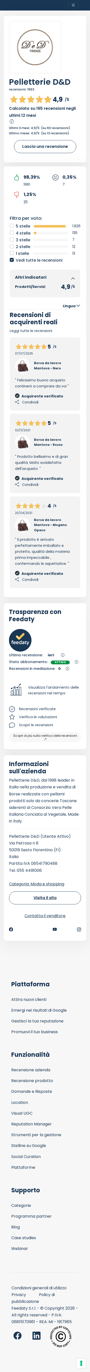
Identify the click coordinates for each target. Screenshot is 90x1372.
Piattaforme (23, 1167)
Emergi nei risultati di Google (39, 1010)
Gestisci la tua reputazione (37, 1021)
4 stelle (23, 233)
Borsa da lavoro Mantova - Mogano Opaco (50, 525)
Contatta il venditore (45, 916)
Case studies (23, 1238)
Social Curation (26, 1156)
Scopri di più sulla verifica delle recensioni (45, 735)
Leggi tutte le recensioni (31, 330)
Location (19, 1102)
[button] (45, 690)
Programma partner (31, 1216)
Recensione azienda (30, 1070)
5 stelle (23, 226)
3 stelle (23, 240)
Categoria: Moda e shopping (36, 884)
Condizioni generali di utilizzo (39, 1288)
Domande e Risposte (31, 1091)
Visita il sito (45, 898)
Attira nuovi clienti (28, 999)
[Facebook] (11, 929)
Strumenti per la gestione (36, 1135)
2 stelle (23, 247)
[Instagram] (79, 929)
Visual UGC (21, 1113)
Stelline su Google (28, 1145)
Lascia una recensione (45, 146)
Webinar (19, 1248)
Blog (15, 1227)
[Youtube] (55, 929)
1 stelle (22, 253)
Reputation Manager (31, 1124)
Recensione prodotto (32, 1081)
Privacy (19, 1295)
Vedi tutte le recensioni (39, 260)
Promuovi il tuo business (34, 1032)
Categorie (21, 1205)
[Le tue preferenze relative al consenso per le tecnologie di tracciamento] (81, 1363)
